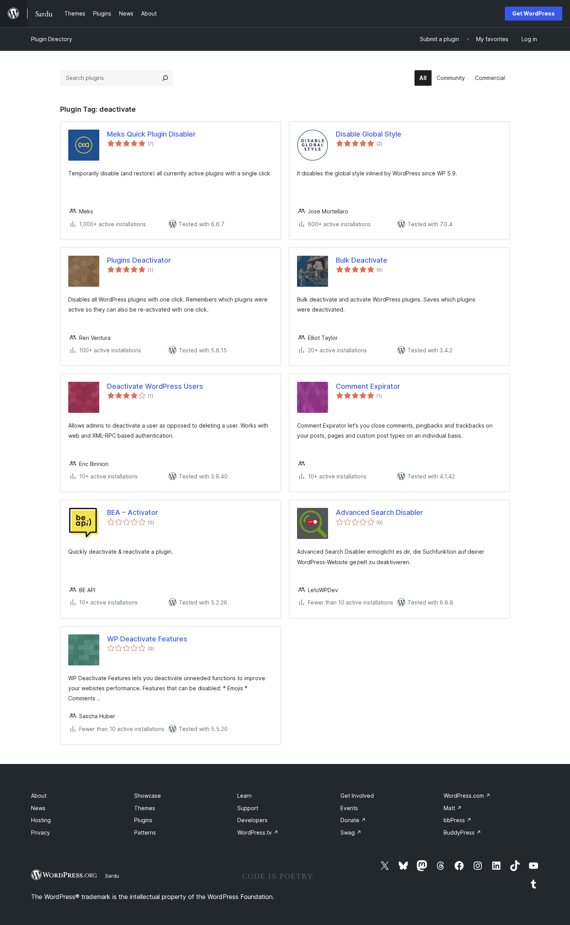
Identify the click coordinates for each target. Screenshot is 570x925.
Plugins (143, 820)
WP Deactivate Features (147, 639)
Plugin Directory (51, 39)
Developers (252, 820)
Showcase (147, 795)
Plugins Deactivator (139, 260)
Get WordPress (533, 13)
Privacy (40, 832)
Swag (350, 832)
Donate (353, 820)
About (39, 795)
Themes (144, 808)
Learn (244, 795)
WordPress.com (467, 795)
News (38, 808)
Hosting (41, 820)
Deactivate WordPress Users (155, 386)
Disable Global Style (368, 134)
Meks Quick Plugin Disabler (151, 134)
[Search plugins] (165, 78)
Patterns (145, 832)
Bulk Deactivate (361, 260)
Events (349, 808)
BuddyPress (462, 832)
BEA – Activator (132, 512)
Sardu (112, 876)
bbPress (458, 820)
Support (247, 808)
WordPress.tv (257, 832)
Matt (453, 808)
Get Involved (357, 795)
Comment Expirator (368, 386)
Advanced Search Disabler (379, 512)
